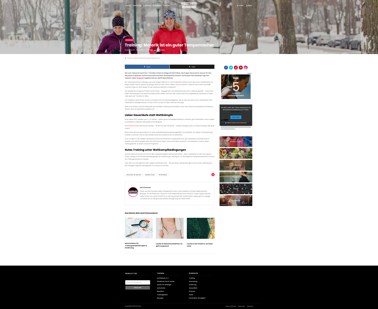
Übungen (160, 298)
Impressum (250, 306)
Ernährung (147, 5)
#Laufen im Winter (133, 175)
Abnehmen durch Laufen (166, 281)
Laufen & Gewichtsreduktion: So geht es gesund (169, 245)
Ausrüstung (137, 5)
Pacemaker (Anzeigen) (197, 298)
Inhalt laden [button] (236, 117)
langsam (140, 78)
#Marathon (150, 175)
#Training (163, 175)
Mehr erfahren (236, 112)
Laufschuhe (161, 288)
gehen (209, 154)
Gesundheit (157, 5)
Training (128, 5)
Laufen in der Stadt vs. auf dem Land (200, 245)
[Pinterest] (241, 68)
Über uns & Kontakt (231, 306)
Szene (191, 295)
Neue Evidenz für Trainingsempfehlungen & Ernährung (136, 245)
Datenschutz (241, 306)
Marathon (160, 291)
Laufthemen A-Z (162, 278)
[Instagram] (246, 68)
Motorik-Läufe (133, 126)
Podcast (166, 5)
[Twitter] (231, 68)
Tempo (178, 84)
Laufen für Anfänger (164, 285)
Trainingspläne (162, 295)
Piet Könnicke (161, 50)
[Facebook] (226, 68)
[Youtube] (236, 68)
